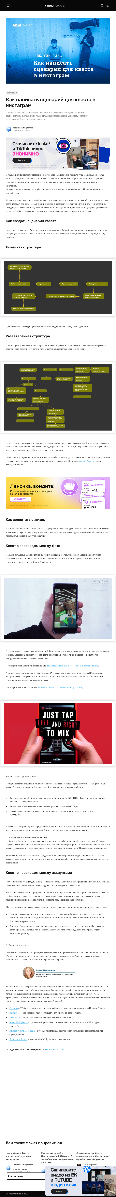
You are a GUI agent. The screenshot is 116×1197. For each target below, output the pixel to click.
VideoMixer (14, 1017)
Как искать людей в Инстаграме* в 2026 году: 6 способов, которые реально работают (57, 1158)
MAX (47, 1049)
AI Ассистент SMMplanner (22, 1030)
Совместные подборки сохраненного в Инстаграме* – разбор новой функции (92, 1156)
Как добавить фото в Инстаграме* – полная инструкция (18, 1156)
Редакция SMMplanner (23, 128)
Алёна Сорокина (90, 1165)
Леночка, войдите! (18, 1039)
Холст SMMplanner (18, 1022)
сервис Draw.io (86, 460)
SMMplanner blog (13, 1194)
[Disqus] (58, 1100)
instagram (12, 93)
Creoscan (13, 1008)
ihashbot (13, 1012)
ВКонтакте (58, 1049)
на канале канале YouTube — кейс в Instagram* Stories (72, 665)
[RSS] (107, 6)
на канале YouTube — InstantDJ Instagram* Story (60, 687)
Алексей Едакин (20, 1169)
